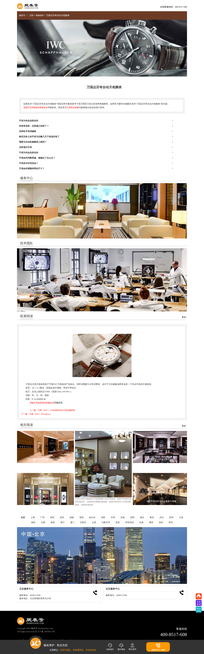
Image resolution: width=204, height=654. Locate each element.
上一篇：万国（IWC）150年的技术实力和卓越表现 (52, 410)
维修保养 (40, 15)
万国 (31, 15)
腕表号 (22, 15)
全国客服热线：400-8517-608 (173, 7)
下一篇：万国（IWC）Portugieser (36, 414)
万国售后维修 (73, 107)
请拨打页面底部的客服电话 (35, 107)
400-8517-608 (173, 634)
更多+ (184, 317)
